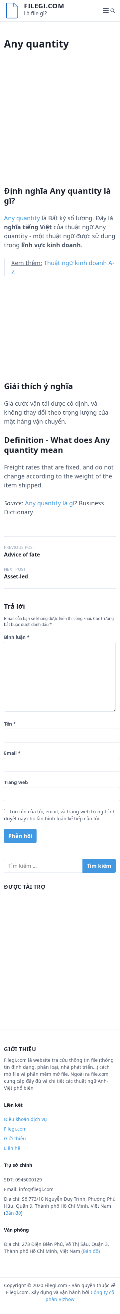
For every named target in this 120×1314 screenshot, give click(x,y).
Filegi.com (44, 5)
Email (12, 753)
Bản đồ (13, 1213)
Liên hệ (12, 1148)
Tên (10, 724)
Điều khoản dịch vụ (25, 1119)
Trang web (16, 782)
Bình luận (17, 637)
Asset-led (16, 576)
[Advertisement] (60, 126)
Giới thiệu (15, 1138)
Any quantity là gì (49, 503)
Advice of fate (22, 554)
